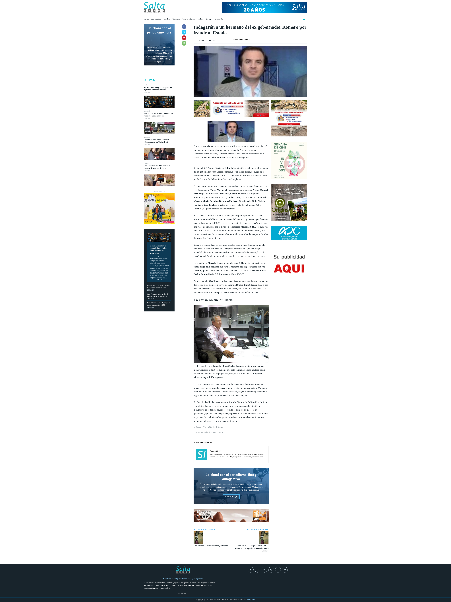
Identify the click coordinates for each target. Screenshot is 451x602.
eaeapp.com (251, 599)
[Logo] (154, 8)
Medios (146, 85)
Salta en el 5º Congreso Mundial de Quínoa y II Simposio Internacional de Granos (251, 548)
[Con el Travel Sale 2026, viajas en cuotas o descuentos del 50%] (159, 180)
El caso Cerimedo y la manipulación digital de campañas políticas (158, 89)
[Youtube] (285, 569)
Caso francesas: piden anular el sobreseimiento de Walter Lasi (156, 141)
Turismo (146, 163)
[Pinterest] (184, 37)
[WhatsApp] (184, 43)
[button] (304, 19)
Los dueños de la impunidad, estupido (211, 546)
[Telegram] (271, 569)
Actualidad (147, 111)
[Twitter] (184, 32)
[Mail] (264, 569)
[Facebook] (184, 26)
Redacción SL (154, 253)
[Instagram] (257, 569)
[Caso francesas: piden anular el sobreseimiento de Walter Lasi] (159, 154)
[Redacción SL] (201, 454)
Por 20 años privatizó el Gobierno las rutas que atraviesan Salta (158, 115)
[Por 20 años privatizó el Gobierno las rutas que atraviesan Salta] (159, 128)
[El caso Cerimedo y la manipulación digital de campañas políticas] (159, 102)
